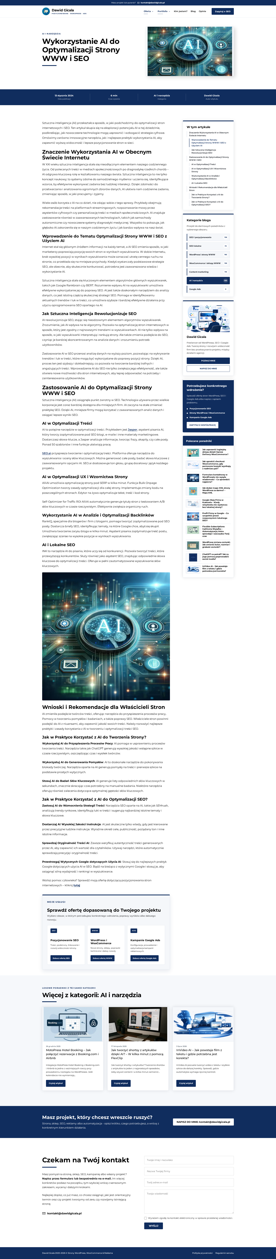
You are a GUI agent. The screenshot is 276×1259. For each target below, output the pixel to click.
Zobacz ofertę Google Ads (144, 958)
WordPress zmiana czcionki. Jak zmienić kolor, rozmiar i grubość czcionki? (216, 544)
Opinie (202, 11)
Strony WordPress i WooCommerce (207, 413)
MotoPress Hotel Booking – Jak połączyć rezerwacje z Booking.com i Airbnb (72, 1054)
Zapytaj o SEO (222, 11)
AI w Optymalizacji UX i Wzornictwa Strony (209, 170)
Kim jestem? (181, 11)
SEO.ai (46, 453)
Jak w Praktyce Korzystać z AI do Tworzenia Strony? (207, 196)
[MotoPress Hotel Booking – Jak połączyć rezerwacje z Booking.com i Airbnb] (72, 1024)
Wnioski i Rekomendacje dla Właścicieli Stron (208, 188)
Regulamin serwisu (224, 1253)
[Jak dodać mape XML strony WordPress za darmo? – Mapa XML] (193, 491)
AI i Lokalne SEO (199, 183)
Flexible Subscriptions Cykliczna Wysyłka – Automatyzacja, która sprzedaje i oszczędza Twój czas (215, 531)
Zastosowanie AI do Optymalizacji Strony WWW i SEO (209, 158)
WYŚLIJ (153, 1225)
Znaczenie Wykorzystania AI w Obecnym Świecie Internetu (209, 134)
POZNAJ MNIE (208, 360)
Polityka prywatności (202, 1253)
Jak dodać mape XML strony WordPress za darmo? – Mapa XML (216, 490)
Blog (193, 11)
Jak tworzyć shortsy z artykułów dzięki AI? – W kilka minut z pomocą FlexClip (137, 1054)
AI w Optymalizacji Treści (204, 164)
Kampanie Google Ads (201, 417)
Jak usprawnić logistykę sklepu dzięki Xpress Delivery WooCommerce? (215, 452)
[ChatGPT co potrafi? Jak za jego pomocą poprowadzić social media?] (193, 557)
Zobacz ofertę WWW (102, 958)
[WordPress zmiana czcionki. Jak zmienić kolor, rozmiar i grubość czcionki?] (193, 545)
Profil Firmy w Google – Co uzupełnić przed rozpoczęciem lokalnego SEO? (215, 517)
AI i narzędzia (51, 33)
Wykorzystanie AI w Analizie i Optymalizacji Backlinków (206, 177)
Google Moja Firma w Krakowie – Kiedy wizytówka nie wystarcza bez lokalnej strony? (214, 503)
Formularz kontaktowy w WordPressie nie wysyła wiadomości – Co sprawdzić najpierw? (216, 478)
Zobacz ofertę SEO (61, 958)
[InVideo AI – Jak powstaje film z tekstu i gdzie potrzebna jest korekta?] (193, 569)
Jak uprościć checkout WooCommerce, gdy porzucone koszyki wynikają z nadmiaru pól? (216, 465)
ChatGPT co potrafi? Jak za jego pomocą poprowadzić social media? (215, 556)
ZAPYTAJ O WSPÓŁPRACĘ (202, 425)
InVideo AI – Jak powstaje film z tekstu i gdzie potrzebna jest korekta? (215, 568)
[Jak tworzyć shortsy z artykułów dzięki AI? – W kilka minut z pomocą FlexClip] (138, 1024)
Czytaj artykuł (56, 1083)
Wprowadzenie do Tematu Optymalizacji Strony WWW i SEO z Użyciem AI (209, 143)
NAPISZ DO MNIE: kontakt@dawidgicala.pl (203, 1121)
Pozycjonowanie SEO (200, 408)
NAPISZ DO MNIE (208, 368)
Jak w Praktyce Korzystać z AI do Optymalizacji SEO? (207, 203)
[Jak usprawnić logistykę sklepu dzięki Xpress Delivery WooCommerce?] (193, 453)
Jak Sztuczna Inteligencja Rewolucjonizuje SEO (204, 151)
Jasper (132, 429)
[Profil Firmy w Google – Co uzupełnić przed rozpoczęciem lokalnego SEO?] (193, 516)
